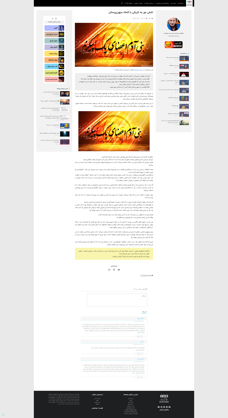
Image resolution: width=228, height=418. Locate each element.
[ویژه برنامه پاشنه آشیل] (184, 98)
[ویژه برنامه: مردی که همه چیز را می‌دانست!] (184, 90)
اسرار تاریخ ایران (131, 408)
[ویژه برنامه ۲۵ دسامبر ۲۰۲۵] (184, 58)
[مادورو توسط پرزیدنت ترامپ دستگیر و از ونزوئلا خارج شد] (64, 110)
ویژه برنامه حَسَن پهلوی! (173, 114)
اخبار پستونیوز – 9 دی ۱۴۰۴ (52, 125)
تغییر (130, 400)
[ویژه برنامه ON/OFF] (184, 66)
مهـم (97, 400)
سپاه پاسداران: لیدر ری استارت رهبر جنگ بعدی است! (50, 141)
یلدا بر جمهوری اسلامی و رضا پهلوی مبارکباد (49, 133)
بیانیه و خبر (97, 398)
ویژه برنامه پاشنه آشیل (173, 98)
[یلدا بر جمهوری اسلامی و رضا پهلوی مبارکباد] (64, 134)
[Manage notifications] (3, 414)
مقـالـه (97, 404)
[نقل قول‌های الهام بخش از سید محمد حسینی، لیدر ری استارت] (184, 122)
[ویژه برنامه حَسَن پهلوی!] (184, 114)
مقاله (150, 18)
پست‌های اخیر (183, 53)
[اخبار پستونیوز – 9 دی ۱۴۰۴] (64, 126)
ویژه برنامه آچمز (175, 106)
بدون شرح (130, 404)
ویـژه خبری (97, 402)
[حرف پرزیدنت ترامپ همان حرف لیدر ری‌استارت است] (64, 93)
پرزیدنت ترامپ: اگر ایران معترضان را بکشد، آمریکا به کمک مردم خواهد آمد (49, 117)
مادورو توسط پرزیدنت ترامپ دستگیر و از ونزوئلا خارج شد (50, 109)
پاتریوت (142, 276)
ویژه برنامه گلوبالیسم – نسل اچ (171, 74)
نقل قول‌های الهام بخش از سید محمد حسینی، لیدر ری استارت (170, 122)
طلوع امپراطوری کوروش (130, 410)
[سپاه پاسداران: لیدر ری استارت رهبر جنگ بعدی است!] (64, 142)
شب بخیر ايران (130, 406)
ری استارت (130, 398)
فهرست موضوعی (97, 408)
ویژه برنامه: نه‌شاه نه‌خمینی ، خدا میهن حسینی (170, 82)
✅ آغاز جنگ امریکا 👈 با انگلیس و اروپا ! (50, 101)
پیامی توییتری (138, 69)
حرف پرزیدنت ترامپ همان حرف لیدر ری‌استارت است (51, 93)
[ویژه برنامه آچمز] (184, 106)
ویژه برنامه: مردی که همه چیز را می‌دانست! (169, 90)
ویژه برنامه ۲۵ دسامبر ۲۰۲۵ (172, 58)
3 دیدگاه (134, 18)
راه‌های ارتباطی (164, 409)
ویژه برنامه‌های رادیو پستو (131, 412)
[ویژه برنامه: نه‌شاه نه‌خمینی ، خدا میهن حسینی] (184, 82)
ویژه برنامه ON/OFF (174, 66)
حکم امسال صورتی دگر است (131, 413)
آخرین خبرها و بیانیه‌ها (62, 89)
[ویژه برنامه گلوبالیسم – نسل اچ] (184, 74)
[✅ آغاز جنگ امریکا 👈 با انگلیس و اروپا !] (64, 101)
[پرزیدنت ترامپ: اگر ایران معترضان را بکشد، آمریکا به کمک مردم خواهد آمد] (64, 118)
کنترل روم (130, 402)
